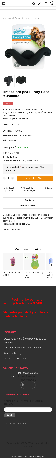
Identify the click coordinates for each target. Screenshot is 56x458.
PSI (4, 18)
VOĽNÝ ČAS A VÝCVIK (17, 18)
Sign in (9, 415)
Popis (28, 200)
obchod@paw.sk (26, 376)
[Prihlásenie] (39, 3)
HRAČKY (33, 18)
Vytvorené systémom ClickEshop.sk (28, 457)
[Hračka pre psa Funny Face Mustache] (28, 46)
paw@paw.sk (28, 379)
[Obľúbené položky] (45, 3)
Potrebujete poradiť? (28, 206)
